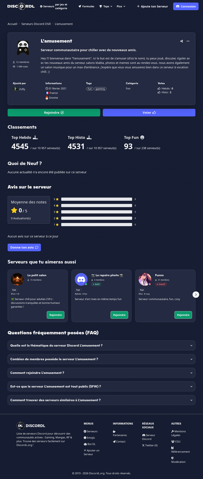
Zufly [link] (22, 89)
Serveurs (55, 6)
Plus (119, 6)
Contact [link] (120, 441)
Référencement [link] (180, 451)
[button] (181, 40)
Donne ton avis (22, 247)
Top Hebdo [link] (21, 137)
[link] (21, 6)
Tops (106, 6)
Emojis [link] (91, 437)
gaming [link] (100, 88)
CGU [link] (177, 441)
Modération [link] (178, 462)
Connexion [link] (188, 6)
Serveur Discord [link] (148, 437)
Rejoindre (51, 112)
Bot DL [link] (91, 444)
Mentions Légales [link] (178, 433)
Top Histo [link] (77, 137)
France (54, 93)
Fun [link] (128, 88)
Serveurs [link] (92, 431)
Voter (147, 112)
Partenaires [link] (120, 435)
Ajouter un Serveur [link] (91, 452)
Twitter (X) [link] (151, 445)
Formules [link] (88, 6)
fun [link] (90, 88)
